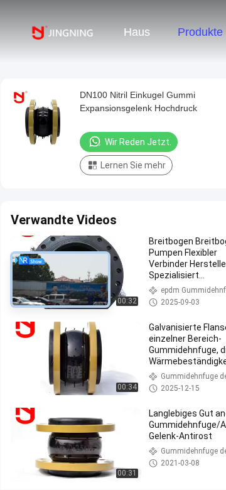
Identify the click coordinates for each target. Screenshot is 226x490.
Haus (137, 32)
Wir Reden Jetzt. (138, 142)
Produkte (200, 32)
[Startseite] (61, 31)
